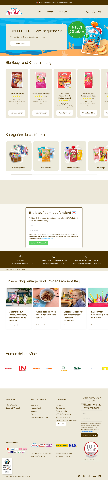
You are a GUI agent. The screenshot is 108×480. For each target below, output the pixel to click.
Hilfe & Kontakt (11, 405)
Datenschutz (60, 408)
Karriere (34, 411)
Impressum (60, 405)
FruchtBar (14, 476)
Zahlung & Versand (13, 408)
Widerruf (61, 424)
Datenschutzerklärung (46, 238)
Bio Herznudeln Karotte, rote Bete (88, 95)
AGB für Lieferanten (63, 417)
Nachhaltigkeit (36, 408)
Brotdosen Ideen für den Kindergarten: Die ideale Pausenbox (73, 316)
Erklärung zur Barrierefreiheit (66, 420)
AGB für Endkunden (63, 414)
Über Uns (34, 405)
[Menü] (10, 459)
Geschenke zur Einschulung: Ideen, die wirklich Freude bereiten (18, 316)
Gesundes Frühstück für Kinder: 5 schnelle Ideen (46, 314)
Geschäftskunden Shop (39, 417)
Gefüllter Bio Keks (17, 94)
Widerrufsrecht (61, 411)
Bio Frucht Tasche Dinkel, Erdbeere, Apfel (64, 96)
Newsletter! (67, 2)
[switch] (7, 472)
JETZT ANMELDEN (38, 243)
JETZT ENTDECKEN (20, 43)
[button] (41, 12)
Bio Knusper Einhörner (40, 94)
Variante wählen (17, 113)
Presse (33, 414)
